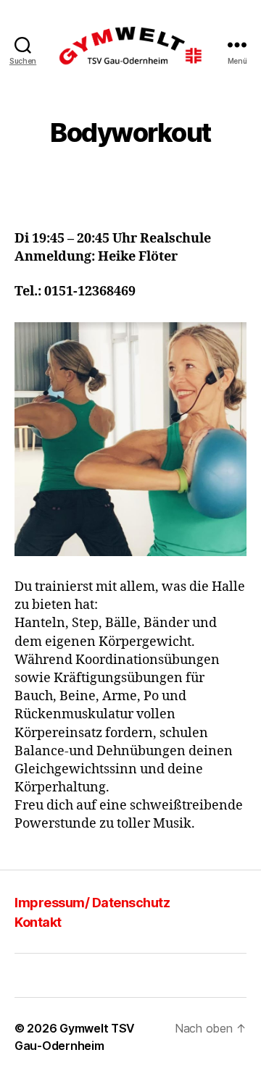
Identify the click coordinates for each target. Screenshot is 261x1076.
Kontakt (38, 922)
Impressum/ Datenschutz (92, 902)
